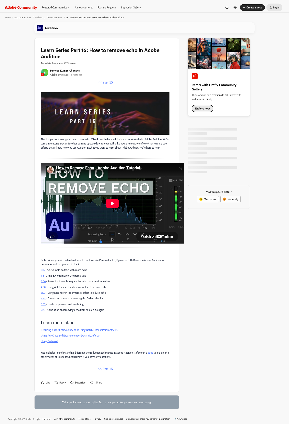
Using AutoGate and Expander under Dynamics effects (70, 335)
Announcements (84, 7)
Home (8, 17)
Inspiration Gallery (131, 7)
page (150, 352)
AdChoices (182, 418)
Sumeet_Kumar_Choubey (65, 70)
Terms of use (84, 418)
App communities (22, 17)
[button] (252, 7)
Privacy (97, 418)
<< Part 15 (105, 82)
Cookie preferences (113, 418)
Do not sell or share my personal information (148, 418)
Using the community (64, 418)
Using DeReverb (49, 341)
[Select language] (235, 7)
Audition (39, 17)
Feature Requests (107, 7)
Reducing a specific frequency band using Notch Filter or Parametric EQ (79, 329)
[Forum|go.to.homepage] (21, 7)
